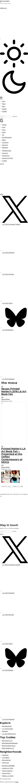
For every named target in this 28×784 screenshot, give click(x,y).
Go (22, 486)
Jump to (3, 486)
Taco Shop (5, 142)
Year (15, 486)
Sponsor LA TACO (7, 158)
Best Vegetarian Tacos (8, 745)
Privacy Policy (6, 773)
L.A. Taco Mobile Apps (9, 734)
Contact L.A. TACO (7, 768)
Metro (4, 140)
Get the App (5, 155)
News (4, 104)
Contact (4, 160)
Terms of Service (7, 771)
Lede (16, 782)
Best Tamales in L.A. (8, 748)
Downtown (5, 755)
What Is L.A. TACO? (8, 776)
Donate (4, 109)
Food (3, 101)
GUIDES (4, 111)
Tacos (4, 130)
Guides (4, 124)
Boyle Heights (6, 760)
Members (5, 147)
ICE (3, 135)
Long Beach (5, 757)
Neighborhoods (7, 137)
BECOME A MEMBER (8, 765)
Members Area (6, 150)
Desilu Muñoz (5, 399)
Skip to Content (4, 1)
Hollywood (5, 762)
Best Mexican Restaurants (10, 743)
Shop (3, 106)
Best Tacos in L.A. (7, 740)
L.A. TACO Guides (7, 728)
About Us (5, 145)
